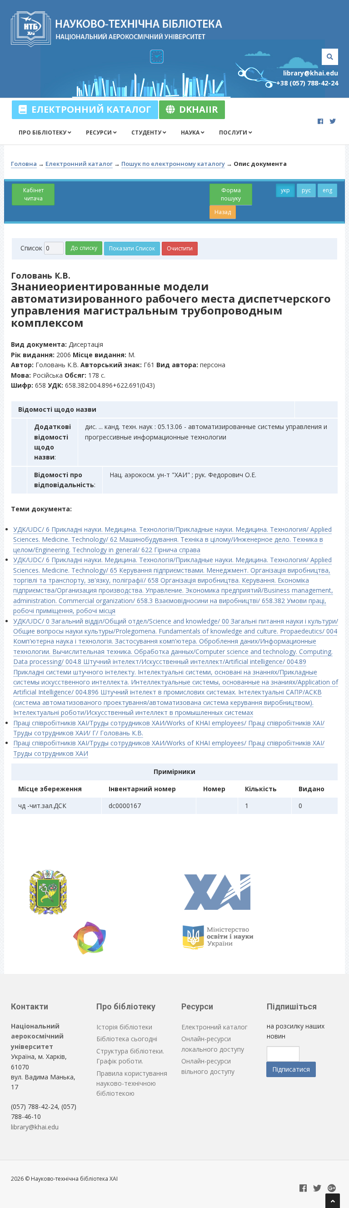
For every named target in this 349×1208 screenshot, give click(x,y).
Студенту (147, 132)
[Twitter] (332, 121)
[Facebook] (320, 121)
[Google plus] (332, 1188)
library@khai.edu (310, 73)
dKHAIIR (196, 109)
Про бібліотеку (43, 132)
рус (306, 190)
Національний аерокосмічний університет (37, 1036)
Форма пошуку (231, 194)
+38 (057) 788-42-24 (307, 83)
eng (327, 190)
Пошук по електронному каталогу (173, 164)
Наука (191, 132)
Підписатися (291, 1069)
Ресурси (99, 132)
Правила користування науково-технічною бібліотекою (131, 1083)
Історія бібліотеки (124, 1027)
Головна (24, 164)
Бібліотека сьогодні (126, 1038)
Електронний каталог (89, 109)
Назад (222, 212)
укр (285, 190)
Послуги (234, 132)
